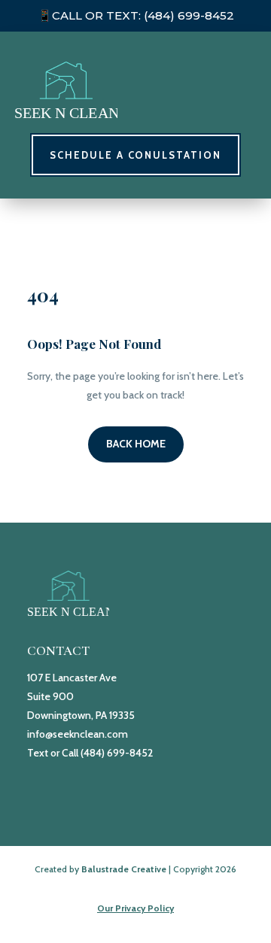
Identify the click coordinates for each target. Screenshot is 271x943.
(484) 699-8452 (189, 15)
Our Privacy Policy (135, 908)
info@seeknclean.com (77, 734)
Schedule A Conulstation (135, 155)
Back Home (136, 443)
